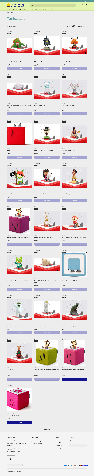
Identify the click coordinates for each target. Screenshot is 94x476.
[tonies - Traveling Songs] (74, 89)
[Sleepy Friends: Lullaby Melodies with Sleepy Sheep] (19, 89)
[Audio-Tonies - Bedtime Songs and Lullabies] (74, 221)
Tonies (11, 12)
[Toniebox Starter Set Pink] (19, 399)
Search (58, 440)
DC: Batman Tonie (39, 62)
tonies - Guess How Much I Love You (44, 237)
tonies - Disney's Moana (68, 194)
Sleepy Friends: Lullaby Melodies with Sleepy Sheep (19, 106)
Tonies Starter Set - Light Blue (70, 281)
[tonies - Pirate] (19, 177)
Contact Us (53, 9)
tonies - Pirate (10, 194)
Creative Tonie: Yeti (39, 105)
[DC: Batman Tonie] (47, 45)
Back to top (47, 429)
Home (8, 9)
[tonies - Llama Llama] (19, 353)
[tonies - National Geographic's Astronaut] (47, 309)
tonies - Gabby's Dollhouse (41, 194)
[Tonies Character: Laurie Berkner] (19, 45)
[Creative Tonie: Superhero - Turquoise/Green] (19, 264)
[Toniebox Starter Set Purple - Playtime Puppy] (19, 221)
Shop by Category (16, 9)
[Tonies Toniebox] (19, 134)
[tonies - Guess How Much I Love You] (47, 221)
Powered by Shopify (20, 471)
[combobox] (53, 5)
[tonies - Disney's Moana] (74, 177)
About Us (44, 9)
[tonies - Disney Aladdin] (74, 134)
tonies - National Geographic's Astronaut (45, 326)
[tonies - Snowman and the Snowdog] (19, 309)
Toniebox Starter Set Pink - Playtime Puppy (73, 369)
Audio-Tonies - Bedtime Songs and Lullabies (74, 237)
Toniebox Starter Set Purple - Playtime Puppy (19, 237)
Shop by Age (25, 9)
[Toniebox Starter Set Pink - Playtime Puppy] (74, 353)
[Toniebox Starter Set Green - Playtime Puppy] (47, 353)
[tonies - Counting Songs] (74, 45)
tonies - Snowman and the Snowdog (16, 326)
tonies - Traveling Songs (68, 105)
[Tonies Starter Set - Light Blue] (74, 264)
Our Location (59, 445)
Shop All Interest (60, 443)
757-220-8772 (11, 455)
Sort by (9, 26)
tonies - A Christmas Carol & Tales (43, 150)
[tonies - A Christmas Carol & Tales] (47, 134)
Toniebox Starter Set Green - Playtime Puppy (46, 369)
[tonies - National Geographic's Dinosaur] (74, 309)
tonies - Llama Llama (12, 369)
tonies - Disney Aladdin (68, 150)
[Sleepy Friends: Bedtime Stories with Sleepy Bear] (47, 264)
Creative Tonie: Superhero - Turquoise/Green (19, 281)
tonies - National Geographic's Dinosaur (72, 326)
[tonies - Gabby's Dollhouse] (47, 177)
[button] (86, 5)
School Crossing (13, 471)
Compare (69, 26)
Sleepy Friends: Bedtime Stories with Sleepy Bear (46, 281)
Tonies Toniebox (11, 150)
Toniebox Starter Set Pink (14, 416)
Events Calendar (36, 9)
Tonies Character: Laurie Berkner (15, 62)
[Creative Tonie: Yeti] (47, 89)
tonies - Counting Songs (68, 62)
